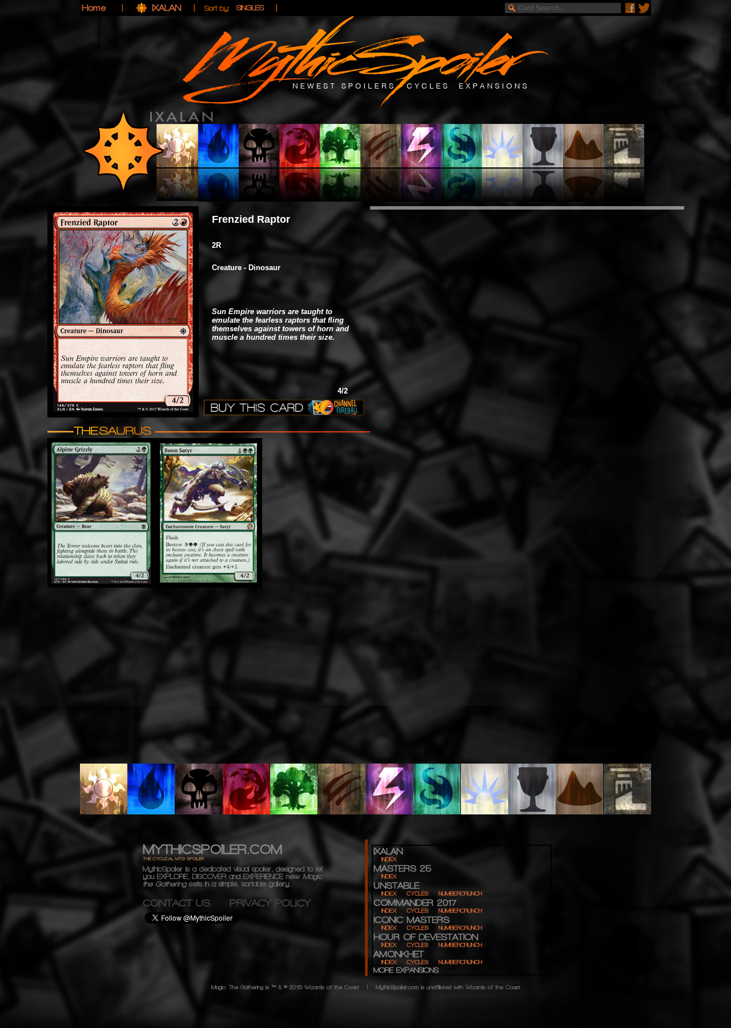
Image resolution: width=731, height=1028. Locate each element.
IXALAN (168, 8)
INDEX (388, 859)
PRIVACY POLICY (270, 902)
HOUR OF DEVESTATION (425, 937)
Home (94, 8)
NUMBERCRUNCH (460, 893)
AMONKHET (398, 954)
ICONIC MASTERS (411, 920)
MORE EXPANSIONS (406, 970)
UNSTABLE (396, 885)
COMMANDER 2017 (414, 902)
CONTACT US (186, 902)
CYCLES (417, 893)
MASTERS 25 (402, 868)
